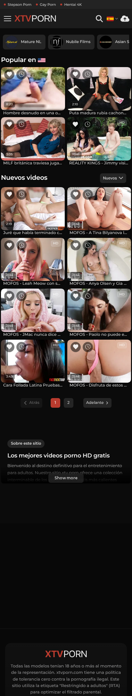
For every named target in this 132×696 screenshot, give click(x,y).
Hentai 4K (73, 4)
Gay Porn (48, 4)
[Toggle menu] (7, 19)
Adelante (95, 402)
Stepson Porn (19, 4)
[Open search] (99, 18)
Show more (66, 477)
